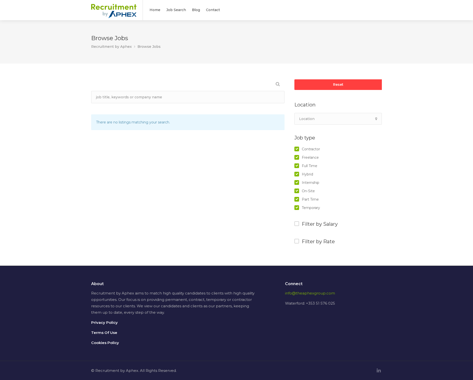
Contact (213, 10)
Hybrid (307, 174)
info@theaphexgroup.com (310, 293)
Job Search (176, 10)
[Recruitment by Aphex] (113, 14)
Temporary (311, 208)
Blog (196, 10)
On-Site (308, 191)
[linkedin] (379, 370)
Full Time (309, 166)
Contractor (311, 149)
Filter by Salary (320, 224)
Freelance (310, 157)
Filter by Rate (318, 241)
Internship (310, 182)
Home (155, 10)
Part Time (310, 199)
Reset (338, 84)
